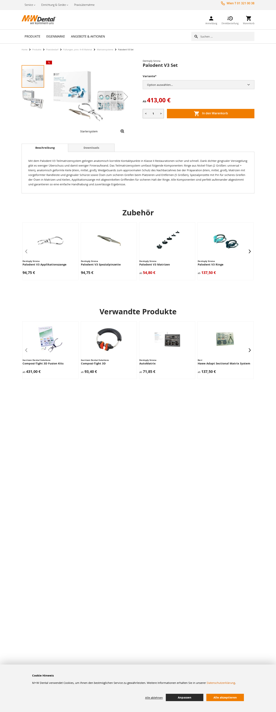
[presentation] (249, 251)
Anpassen (184, 697)
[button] (125, 96)
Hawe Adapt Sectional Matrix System (224, 363)
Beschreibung (45, 148)
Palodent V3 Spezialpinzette (101, 264)
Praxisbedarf (52, 49)
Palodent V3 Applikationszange (44, 264)
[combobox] (227, 36)
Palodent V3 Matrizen (154, 264)
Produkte (36, 49)
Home (24, 49)
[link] (211, 19)
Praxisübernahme (84, 5)
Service (29, 5)
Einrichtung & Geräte (53, 5)
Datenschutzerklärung (221, 683)
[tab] (45, 148)
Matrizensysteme (105, 49)
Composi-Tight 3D (93, 363)
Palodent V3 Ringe (210, 264)
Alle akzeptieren (225, 697)
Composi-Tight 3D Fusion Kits (43, 363)
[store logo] (40, 19)
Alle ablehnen (154, 697)
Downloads (91, 148)
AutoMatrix (147, 363)
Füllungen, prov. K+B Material (77, 49)
